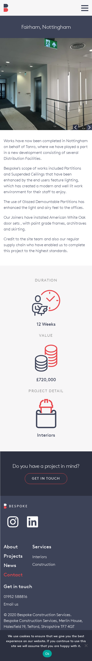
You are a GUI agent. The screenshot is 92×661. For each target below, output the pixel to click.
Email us (11, 604)
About (11, 547)
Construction (43, 564)
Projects (13, 556)
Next (89, 127)
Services (41, 547)
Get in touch (46, 478)
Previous (75, 127)
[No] (85, 645)
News (10, 565)
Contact (13, 575)
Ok (47, 654)
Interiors (39, 556)
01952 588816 (15, 596)
